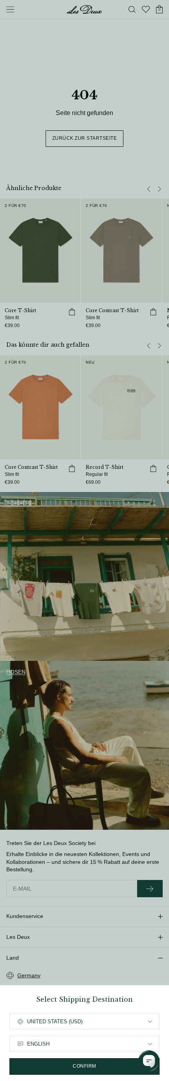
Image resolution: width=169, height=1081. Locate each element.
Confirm (84, 1066)
